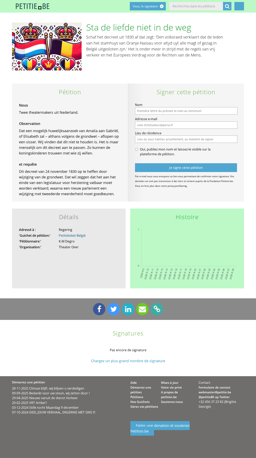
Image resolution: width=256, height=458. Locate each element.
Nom (138, 105)
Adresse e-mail (146, 119)
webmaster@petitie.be (215, 392)
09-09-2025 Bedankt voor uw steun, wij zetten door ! (51, 393)
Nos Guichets (140, 402)
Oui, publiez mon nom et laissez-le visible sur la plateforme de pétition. (175, 151)
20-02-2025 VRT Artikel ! (29, 403)
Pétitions (136, 397)
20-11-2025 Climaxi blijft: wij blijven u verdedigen (48, 388)
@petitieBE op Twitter (214, 397)
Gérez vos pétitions (144, 407)
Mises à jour (169, 383)
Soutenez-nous (172, 402)
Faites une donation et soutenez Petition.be (160, 428)
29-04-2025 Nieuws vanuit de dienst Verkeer (45, 398)
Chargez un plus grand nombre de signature (128, 361)
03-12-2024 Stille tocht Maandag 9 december (45, 407)
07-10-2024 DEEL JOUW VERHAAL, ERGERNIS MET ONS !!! (53, 412)
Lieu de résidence (148, 133)
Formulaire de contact (214, 387)
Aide (133, 383)
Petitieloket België (72, 235)
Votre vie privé (171, 387)
